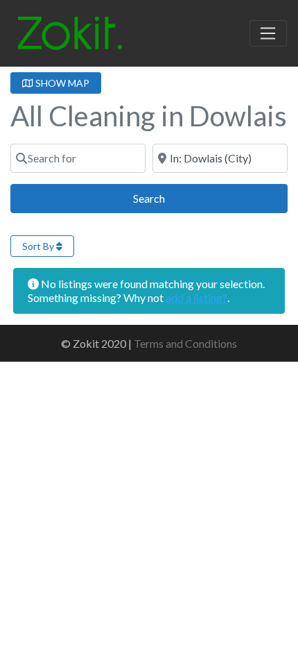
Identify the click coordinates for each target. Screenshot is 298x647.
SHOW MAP (61, 83)
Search (164, 198)
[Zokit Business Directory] (70, 31)
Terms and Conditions (185, 343)
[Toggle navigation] (268, 33)
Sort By (39, 246)
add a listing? (196, 297)
